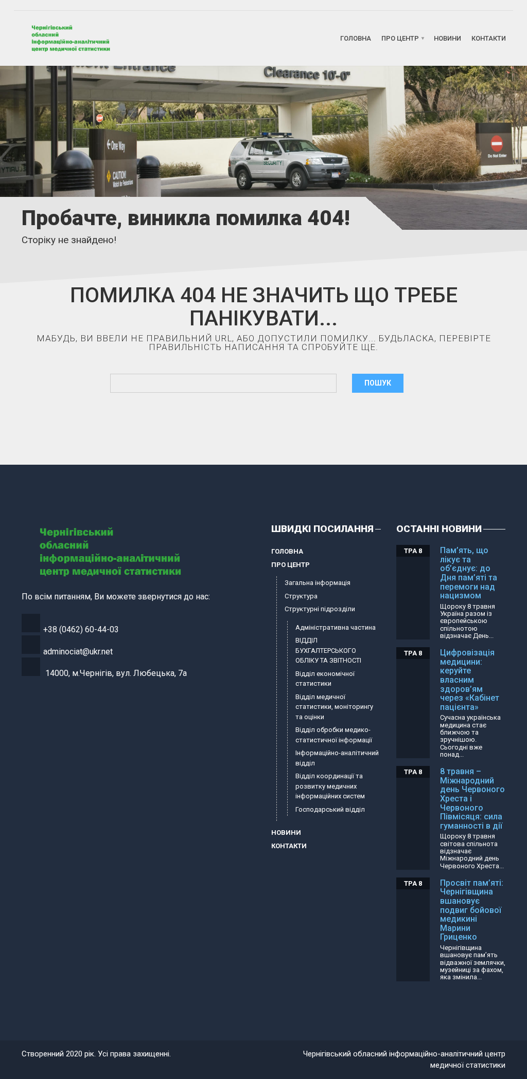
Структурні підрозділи (320, 609)
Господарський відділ (330, 809)
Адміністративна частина (335, 627)
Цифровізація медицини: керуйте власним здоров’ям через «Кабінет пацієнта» (469, 680)
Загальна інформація (317, 583)
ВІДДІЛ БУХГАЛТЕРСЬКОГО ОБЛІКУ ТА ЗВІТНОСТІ (328, 650)
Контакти (488, 38)
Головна (355, 38)
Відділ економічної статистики (325, 679)
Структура (301, 596)
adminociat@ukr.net (78, 651)
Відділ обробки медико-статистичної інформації (333, 735)
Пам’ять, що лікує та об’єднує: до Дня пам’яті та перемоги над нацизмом (468, 572)
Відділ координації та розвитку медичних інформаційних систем (330, 786)
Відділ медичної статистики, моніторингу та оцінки (334, 707)
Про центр (400, 38)
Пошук (377, 383)
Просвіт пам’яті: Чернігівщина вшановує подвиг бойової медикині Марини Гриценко (471, 910)
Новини (447, 38)
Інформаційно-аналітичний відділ (337, 758)
